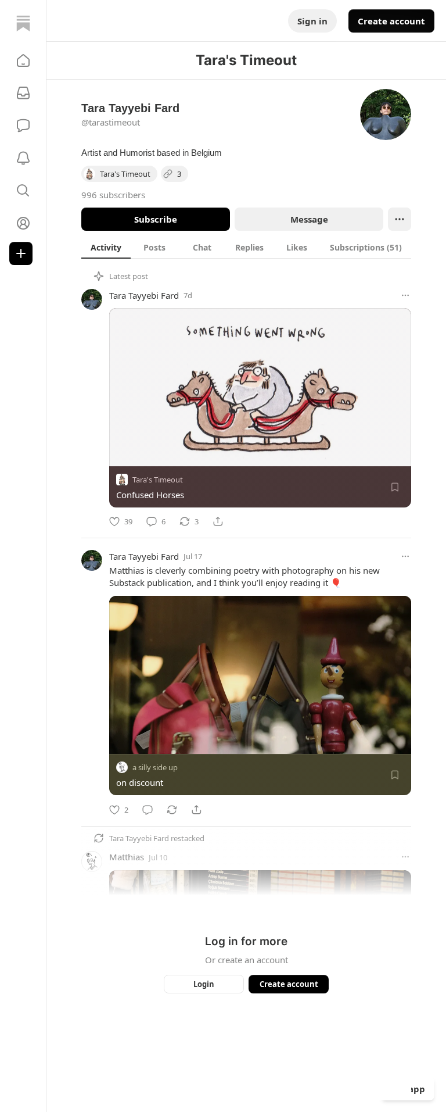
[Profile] (23, 223)
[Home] (23, 23)
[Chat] (23, 126)
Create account (391, 21)
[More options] (405, 295)
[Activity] (23, 158)
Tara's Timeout (157, 479)
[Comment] (147, 809)
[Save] (395, 487)
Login (203, 984)
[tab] (106, 247)
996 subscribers (113, 195)
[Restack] (172, 809)
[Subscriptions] (23, 93)
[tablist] (246, 247)
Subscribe (155, 219)
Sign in (312, 21)
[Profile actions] (399, 219)
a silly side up (155, 768)
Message (309, 219)
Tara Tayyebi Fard (144, 295)
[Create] (21, 253)
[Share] (218, 521)
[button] (23, 60)
